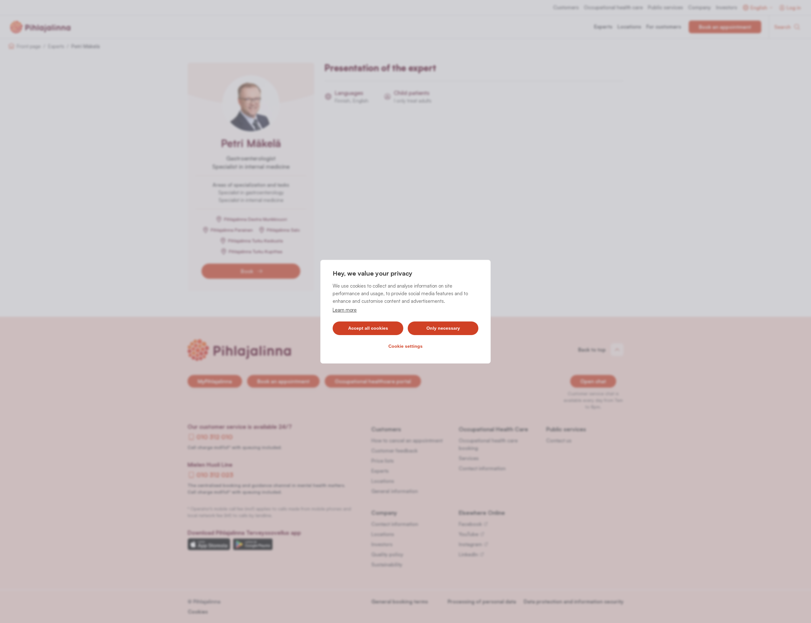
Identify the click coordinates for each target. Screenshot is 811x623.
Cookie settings (405, 346)
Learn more (345, 310)
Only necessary (443, 328)
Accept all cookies (368, 328)
